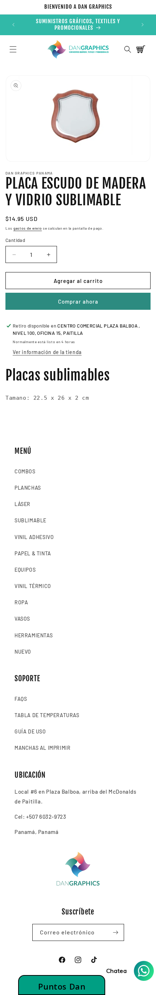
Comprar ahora (78, 301)
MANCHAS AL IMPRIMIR (42, 748)
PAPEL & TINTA (33, 553)
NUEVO (23, 652)
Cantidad (15, 240)
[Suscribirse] (116, 932)
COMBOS (25, 471)
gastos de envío (27, 228)
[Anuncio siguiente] (143, 25)
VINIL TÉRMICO (33, 586)
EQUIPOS (25, 570)
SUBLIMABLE (30, 520)
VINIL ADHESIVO (34, 537)
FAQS (21, 699)
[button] (13, 49)
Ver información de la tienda (47, 352)
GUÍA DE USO (30, 731)
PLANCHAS (28, 488)
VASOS (22, 619)
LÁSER (22, 504)
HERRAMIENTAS (34, 635)
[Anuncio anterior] (13, 25)
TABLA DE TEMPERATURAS (47, 715)
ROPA (21, 602)
